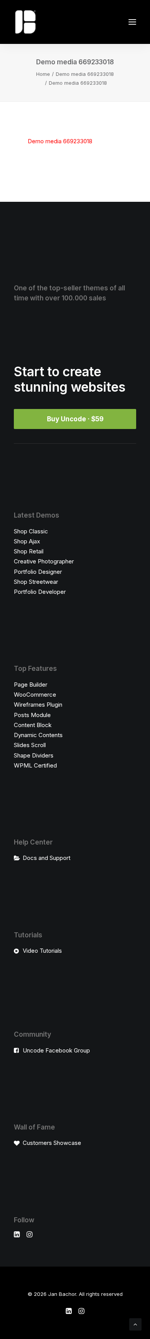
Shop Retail (28, 551)
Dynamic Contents (38, 735)
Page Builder (30, 684)
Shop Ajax (27, 541)
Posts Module (32, 715)
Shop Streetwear (36, 581)
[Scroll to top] (135, 1323)
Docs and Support (46, 857)
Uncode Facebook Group (56, 1050)
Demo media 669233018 (85, 74)
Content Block (33, 725)
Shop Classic (31, 531)
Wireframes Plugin (38, 704)
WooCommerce (35, 694)
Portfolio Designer (38, 571)
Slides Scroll (30, 745)
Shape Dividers (33, 755)
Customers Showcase (52, 1142)
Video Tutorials (42, 950)
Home (43, 74)
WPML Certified (35, 765)
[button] (132, 22)
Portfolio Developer (40, 591)
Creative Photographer (44, 561)
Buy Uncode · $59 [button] (75, 419)
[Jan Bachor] (25, 22)
